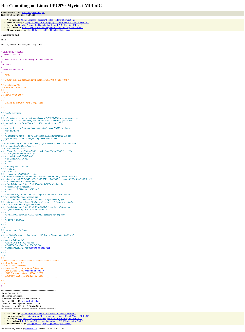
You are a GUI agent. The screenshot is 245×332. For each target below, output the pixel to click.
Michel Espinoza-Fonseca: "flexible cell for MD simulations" (48, 20)
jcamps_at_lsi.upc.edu (40, 248)
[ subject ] (46, 30)
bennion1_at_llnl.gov (34, 271)
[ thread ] (37, 30)
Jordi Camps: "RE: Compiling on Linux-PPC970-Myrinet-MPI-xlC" (52, 27)
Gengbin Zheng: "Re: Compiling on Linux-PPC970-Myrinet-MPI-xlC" (57, 22)
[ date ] (30, 30)
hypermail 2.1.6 (31, 328)
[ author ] (55, 30)
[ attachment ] (66, 30)
